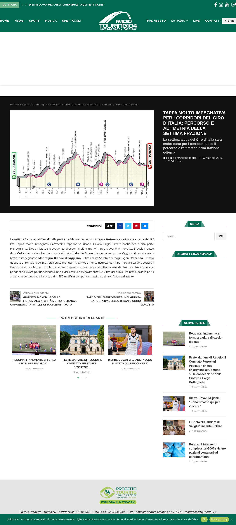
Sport (34, 20)
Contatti (213, 20)
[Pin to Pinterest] (136, 226)
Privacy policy (219, 519)
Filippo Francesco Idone (181, 157)
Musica (51, 20)
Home (4, 20)
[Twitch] (233, 4)
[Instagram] (221, 4)
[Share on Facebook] (120, 226)
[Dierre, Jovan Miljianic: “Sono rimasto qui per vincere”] (130, 340)
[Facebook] (215, 4)
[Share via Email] (144, 226)
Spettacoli (71, 20)
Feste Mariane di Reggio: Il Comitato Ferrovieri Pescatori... (82, 363)
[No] (231, 519)
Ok (204, 519)
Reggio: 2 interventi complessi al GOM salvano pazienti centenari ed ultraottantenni (207, 450)
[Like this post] (111, 226)
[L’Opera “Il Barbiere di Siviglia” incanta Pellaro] (174, 427)
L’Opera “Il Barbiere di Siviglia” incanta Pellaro (61, 4)
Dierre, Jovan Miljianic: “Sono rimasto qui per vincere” (205, 402)
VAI (221, 236)
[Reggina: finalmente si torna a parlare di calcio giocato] (34, 340)
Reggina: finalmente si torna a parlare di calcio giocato (205, 337)
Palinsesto (156, 20)
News (19, 20)
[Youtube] (227, 4)
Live (196, 20)
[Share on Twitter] (128, 226)
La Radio (178, 20)
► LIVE (229, 20)
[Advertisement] (118, 59)
